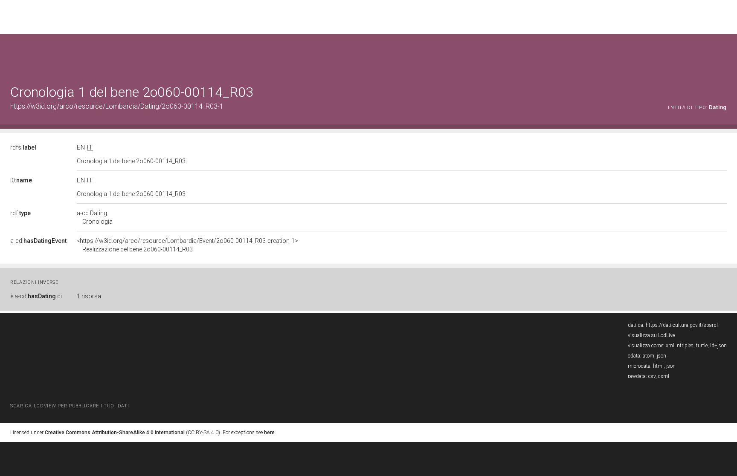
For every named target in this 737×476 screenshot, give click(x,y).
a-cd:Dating (95, 217)
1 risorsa (89, 296)
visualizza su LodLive (651, 335)
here (269, 433)
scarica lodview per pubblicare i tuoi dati (69, 406)
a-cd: (38, 240)
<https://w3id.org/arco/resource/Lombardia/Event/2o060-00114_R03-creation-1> (187, 245)
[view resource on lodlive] (723, 55)
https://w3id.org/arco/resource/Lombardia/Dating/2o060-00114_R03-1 (116, 106)
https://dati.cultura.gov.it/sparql (682, 325)
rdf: (20, 213)
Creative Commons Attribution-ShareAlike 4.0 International (115, 433)
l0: (21, 180)
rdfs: (23, 147)
